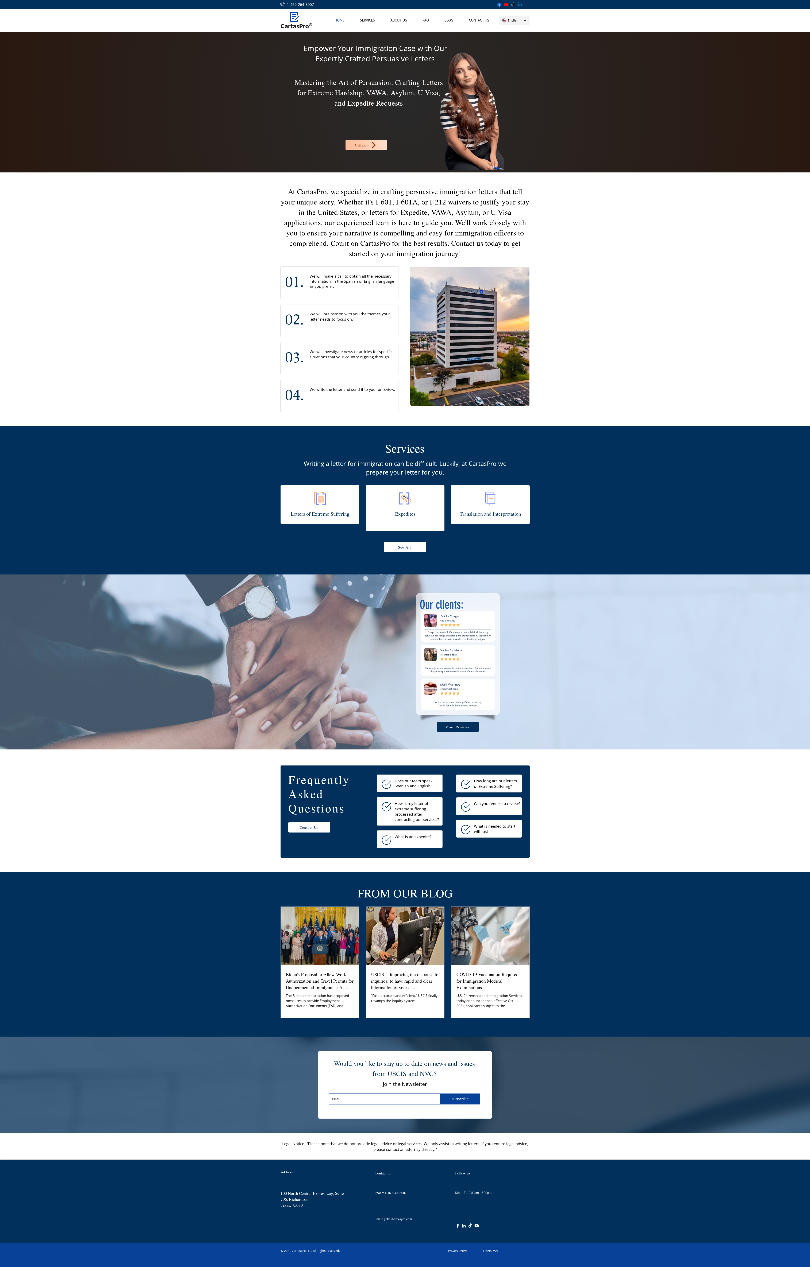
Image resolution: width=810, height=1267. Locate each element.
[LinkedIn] (464, 1225)
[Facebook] (499, 4)
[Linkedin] (520, 4)
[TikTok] (513, 4)
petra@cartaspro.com (398, 1219)
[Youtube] (506, 4)
